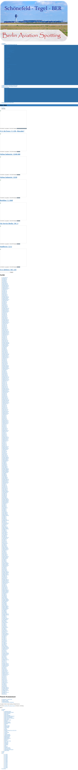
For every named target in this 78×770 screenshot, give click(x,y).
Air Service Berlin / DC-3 (9, 223)
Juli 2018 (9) (4, 370)
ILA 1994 (6, 89)
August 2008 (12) (5, 472)
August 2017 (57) (5, 380)
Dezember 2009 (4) (5, 457)
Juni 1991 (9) (4, 585)
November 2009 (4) (5, 458)
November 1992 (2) (5, 572)
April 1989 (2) (4, 603)
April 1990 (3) (4, 596)
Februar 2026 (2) (5, 283)
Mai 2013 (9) (4, 426)
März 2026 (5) (4, 282)
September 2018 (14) (5, 368)
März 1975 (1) (4, 679)
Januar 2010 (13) (5, 456)
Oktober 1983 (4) (5, 631)
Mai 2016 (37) (4, 395)
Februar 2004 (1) (5, 512)
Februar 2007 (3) (5, 488)
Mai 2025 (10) (4, 291)
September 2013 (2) (5, 422)
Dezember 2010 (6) (5, 446)
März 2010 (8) (4, 454)
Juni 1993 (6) (4, 567)
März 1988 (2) (4, 612)
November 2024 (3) (5, 297)
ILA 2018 (6, 98)
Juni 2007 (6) (4, 484)
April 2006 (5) (4, 496)
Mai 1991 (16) (4, 586)
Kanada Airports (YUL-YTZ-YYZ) (10, 64)
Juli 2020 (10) (4, 347)
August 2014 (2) (5, 414)
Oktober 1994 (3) (5, 557)
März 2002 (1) (4, 522)
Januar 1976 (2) (4, 671)
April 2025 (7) (4, 292)
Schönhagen (6, 76)
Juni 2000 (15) (4, 530)
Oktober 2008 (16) (5, 470)
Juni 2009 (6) (4, 462)
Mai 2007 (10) (4, 485)
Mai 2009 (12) (4, 463)
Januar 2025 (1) (4, 295)
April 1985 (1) (4, 626)
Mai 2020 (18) (4, 349)
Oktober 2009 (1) (5, 459)
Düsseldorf (6, 57)
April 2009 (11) (4, 464)
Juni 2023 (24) (4, 313)
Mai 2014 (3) (4, 417)
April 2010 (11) (4, 453)
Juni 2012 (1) (4, 433)
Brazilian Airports (7, 55)
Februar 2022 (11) (5, 329)
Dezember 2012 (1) (5, 430)
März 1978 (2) (4, 657)
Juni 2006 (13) (4, 494)
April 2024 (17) (4, 304)
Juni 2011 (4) (4, 442)
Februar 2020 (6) (5, 352)
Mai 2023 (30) (4, 314)
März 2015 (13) (4, 408)
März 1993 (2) (4, 569)
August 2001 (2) (5, 524)
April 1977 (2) (4, 662)
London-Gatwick (7, 68)
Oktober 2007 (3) (5, 481)
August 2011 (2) (5, 440)
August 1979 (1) (5, 649)
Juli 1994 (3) (4, 559)
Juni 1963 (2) (4, 691)
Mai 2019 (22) (4, 360)
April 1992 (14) (4, 577)
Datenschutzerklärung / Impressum (8, 702)
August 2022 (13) (5, 323)
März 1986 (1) (4, 621)
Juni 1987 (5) (4, 616)
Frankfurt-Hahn (6, 59)
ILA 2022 (6, 99)
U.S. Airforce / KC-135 (8, 270)
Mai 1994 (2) (4, 561)
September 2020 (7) (5, 345)
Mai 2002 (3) (4, 521)
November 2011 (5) (5, 438)
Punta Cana (6, 75)
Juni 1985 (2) (4, 624)
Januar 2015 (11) (5, 410)
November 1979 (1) (5, 647)
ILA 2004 (6, 94)
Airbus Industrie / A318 (8, 177)
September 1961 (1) (5, 692)
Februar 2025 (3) (5, 294)
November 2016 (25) (5, 389)
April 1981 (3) (4, 640)
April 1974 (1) (4, 681)
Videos (3, 751)
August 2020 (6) (5, 346)
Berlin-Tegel (6, 48)
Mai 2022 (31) (4, 326)
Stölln (5, 79)
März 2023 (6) (4, 316)
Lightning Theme (12, 705)
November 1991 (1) (5, 580)
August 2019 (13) (5, 357)
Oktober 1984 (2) (5, 627)
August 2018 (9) (5, 369)
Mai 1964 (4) (4, 684)
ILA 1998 (6, 91)
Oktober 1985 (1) (5, 622)
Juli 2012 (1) (4, 432)
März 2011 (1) (4, 445)
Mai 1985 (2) (4, 625)
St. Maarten (6, 78)
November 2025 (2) (5, 286)
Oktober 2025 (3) (5, 287)
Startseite (3, 709)
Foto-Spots (4, 768)
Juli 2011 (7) (4, 441)
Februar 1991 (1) (5, 588)
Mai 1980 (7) (4, 644)
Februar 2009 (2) (5, 466)
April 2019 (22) (4, 361)
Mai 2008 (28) (4, 475)
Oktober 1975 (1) (5, 673)
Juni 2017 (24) (4, 382)
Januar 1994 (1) (4, 562)
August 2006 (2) (5, 492)
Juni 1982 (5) (4, 635)
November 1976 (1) (5, 664)
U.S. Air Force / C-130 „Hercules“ (12, 131)
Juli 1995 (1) (4, 550)
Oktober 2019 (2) (5, 355)
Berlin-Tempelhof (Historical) (22, 128)
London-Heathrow (7, 69)
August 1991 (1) (5, 583)
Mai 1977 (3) (4, 661)
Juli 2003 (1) (4, 516)
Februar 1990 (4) (5, 598)
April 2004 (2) (4, 511)
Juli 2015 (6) (4, 404)
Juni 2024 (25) (4, 302)
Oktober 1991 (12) (5, 581)
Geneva (5, 62)
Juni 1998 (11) (4, 535)
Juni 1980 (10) (4, 643)
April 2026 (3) (4, 281)
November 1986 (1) (5, 618)
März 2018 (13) (4, 374)
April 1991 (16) (4, 587)
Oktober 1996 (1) (5, 543)
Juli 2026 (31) (4, 278)
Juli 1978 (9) (4, 655)
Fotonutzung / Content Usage (7, 699)
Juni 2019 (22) (4, 359)
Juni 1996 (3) (4, 544)
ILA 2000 (6, 92)
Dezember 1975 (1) (5, 672)
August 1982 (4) (5, 634)
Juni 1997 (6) (4, 539)
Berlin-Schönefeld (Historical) (9, 50)
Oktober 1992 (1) (5, 573)
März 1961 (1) (4, 694)
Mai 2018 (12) (4, 372)
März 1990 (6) (4, 597)
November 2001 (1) (5, 523)
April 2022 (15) (4, 327)
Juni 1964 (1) (4, 683)
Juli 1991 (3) (4, 584)
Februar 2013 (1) (5, 428)
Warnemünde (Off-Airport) (8, 83)
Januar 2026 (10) (5, 284)
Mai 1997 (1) (4, 540)
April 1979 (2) (4, 652)
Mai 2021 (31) (4, 337)
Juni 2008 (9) (4, 474)
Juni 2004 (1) (4, 509)
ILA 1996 (6, 90)
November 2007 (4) (5, 480)
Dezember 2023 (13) (5, 308)
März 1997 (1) (4, 542)
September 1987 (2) (5, 614)
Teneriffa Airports (7, 81)
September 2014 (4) (5, 413)
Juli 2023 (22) (4, 312)
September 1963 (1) (5, 690)
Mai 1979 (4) (4, 651)
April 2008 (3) (4, 476)
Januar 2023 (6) (4, 318)
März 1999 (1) (4, 533)
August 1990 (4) (5, 592)
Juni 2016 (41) (4, 394)
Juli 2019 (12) (4, 358)
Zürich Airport (6, 84)
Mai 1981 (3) (4, 639)
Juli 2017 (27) (4, 381)
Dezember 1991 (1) (5, 579)
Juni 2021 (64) (4, 336)
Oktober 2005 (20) (5, 501)
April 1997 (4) (4, 541)
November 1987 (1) (5, 613)
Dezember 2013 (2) (5, 420)
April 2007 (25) (4, 486)
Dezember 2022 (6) (5, 319)
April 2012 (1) (4, 434)
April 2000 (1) (4, 531)
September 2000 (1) (5, 528)
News (3, 752)
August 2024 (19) (5, 300)
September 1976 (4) (5, 665)
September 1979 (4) (5, 648)
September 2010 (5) (5, 448)
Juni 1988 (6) (4, 610)
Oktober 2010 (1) (5, 447)
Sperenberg (6, 77)
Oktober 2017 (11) (5, 378)
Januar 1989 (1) (4, 605)
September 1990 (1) (5, 591)
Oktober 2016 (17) (5, 390)
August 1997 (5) (5, 538)
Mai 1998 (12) (4, 536)
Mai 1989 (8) (4, 602)
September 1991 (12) (5, 582)
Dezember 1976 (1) (5, 663)
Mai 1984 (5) (4, 629)
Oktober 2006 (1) (5, 490)
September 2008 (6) (5, 471)
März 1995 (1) (4, 553)
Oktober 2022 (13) (5, 321)
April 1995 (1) (4, 552)
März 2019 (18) (4, 362)
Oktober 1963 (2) (5, 689)
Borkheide (6, 54)
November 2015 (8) (5, 400)
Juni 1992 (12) (4, 575)
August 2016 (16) (5, 392)
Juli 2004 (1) (4, 508)
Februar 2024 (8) (5, 306)
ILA (3, 753)
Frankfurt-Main (6, 60)
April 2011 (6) (4, 444)
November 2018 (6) (5, 366)
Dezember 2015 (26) (5, 399)
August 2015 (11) (5, 403)
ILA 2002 (6, 93)
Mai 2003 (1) (4, 518)
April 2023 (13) (4, 315)
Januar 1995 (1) (4, 555)
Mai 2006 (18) (4, 495)
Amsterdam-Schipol (7, 45)
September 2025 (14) (5, 288)
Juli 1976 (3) (4, 667)
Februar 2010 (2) (5, 455)
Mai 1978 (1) (4, 656)
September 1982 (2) (5, 633)
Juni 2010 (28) (4, 451)
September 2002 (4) (5, 520)
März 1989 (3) (4, 604)
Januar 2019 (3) (4, 364)
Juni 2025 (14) (4, 290)
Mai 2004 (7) (4, 510)
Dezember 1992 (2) (5, 571)
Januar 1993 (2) (4, 570)
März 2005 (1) (4, 506)
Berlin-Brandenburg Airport (9, 46)
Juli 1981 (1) (4, 637)
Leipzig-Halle (6, 66)
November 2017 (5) (5, 377)
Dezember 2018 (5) (5, 365)
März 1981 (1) (4, 641)
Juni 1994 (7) (4, 560)
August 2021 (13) (5, 334)
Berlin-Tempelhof (7, 49)
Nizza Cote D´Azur (7, 740)
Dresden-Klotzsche (7, 56)
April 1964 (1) (4, 685)
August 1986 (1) (5, 619)
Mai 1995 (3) (4, 551)
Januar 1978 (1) (4, 658)
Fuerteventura (6, 61)
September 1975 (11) (5, 674)
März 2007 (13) (4, 487)
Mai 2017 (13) (4, 383)
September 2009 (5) (5, 460)
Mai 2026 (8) (4, 280)
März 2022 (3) (4, 328)
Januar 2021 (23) (5, 341)
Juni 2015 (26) (4, 405)
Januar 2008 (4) (4, 478)
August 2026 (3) (5, 277)
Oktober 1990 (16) (5, 590)
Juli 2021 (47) (4, 335)
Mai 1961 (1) (4, 693)
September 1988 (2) (5, 608)
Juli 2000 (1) (4, 529)
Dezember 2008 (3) (5, 468)
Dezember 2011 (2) (5, 437)
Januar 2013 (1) (4, 429)
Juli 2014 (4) (4, 415)
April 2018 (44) (4, 373)
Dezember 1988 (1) (5, 606)
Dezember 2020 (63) (5, 342)
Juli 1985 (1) (4, 623)
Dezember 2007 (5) (5, 479)
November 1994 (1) (5, 556)
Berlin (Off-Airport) (7, 719)
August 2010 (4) (5, 449)
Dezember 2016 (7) (5, 388)
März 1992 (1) (4, 578)
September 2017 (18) (5, 379)
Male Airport (6, 73)
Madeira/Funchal (7, 70)
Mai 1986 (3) (4, 620)
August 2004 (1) (5, 507)
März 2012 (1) (4, 435)
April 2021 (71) (4, 338)
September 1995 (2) (5, 548)
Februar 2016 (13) (5, 397)
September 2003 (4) (5, 515)
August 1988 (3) (5, 609)
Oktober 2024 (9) (5, 298)
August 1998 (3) (5, 534)
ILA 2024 (6, 100)
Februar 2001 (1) (5, 526)
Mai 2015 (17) (4, 406)
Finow (5, 58)
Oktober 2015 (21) (5, 401)
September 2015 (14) (5, 402)
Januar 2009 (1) (4, 467)
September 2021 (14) (5, 333)
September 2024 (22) (5, 299)
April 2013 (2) (4, 427)
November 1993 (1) (5, 563)
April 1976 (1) (4, 669)
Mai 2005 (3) (4, 505)
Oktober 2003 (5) (5, 514)
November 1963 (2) (5, 688)
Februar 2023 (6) (5, 317)
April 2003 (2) (4, 519)
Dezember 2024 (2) (5, 296)
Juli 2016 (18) (4, 393)
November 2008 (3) (5, 469)
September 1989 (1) (5, 600)
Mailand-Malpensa (7, 72)
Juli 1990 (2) (4, 593)
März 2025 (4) (4, 293)
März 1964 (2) (4, 686)
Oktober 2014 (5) (5, 412)
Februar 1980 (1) (5, 646)
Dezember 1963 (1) (5, 687)
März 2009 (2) (4, 465)
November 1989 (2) (5, 599)
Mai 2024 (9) (4, 303)
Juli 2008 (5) (4, 473)
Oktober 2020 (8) (5, 344)
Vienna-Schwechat (7, 82)
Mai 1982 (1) (4, 636)
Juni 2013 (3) (4, 425)
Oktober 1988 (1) (5, 607)
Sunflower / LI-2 (6, 247)
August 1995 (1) (5, 549)
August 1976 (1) (5, 666)
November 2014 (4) (5, 411)
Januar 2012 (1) (4, 436)
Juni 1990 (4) (4, 594)
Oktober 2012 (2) (5, 431)
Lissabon (5, 67)
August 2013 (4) (5, 423)
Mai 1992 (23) (4, 576)
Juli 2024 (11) (4, 301)
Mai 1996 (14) (4, 545)
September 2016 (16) (5, 391)
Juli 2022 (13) (4, 324)
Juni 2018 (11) (4, 371)
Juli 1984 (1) (4, 628)
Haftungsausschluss (5, 701)
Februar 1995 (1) (5, 554)
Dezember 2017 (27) (5, 376)
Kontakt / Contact (5, 700)
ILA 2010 (6, 96)
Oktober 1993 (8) (5, 564)
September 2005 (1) (5, 502)
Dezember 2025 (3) (5, 285)
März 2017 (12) (4, 385)
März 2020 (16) (4, 351)
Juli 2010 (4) (4, 450)
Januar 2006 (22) (5, 498)
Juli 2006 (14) (4, 493)
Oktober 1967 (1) (5, 682)
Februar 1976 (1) (5, 670)
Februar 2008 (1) (5, 477)
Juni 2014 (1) (4, 416)
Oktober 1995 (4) (5, 547)
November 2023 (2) (5, 309)
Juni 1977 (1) (4, 660)
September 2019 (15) (5, 356)
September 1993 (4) (5, 565)
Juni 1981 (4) (4, 638)
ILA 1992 (6, 88)
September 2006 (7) (5, 491)
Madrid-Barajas (6, 71)
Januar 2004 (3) (4, 513)
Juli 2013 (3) (4, 424)
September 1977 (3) (5, 659)
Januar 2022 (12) (5, 330)
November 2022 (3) (5, 320)
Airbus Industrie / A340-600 (10, 154)
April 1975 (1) (4, 678)
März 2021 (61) (4, 339)
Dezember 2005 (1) (5, 499)
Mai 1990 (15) (4, 595)
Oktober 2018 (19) (5, 367)
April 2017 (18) (4, 384)
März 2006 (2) (4, 497)
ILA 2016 (6, 97)
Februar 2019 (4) (5, 363)
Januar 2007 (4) (4, 489)
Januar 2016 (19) (5, 398)
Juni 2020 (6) (4, 348)
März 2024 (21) (4, 305)
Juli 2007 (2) (4, 483)
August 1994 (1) (5, 558)
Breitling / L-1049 (6, 200)
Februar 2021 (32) (5, 340)
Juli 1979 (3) (4, 650)
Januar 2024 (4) (4, 307)
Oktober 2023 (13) (5, 310)
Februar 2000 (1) (5, 532)
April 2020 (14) (4, 350)
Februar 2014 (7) (5, 419)
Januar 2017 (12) (5, 387)
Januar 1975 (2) (4, 680)
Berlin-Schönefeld (7, 47)
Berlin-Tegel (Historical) (8, 51)
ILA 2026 (6, 101)
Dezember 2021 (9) (5, 331)
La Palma (5, 65)
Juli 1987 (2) (4, 615)
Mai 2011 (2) (4, 443)
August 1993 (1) (5, 566)
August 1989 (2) (5, 601)
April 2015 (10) (4, 407)
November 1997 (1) (5, 537)
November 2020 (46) (5, 343)
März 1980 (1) (4, 645)
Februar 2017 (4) (5, 386)
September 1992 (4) (5, 574)
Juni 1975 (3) (4, 676)
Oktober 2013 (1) (5, 421)
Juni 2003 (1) (4, 517)
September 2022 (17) (5, 322)
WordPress (6, 705)
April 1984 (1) (4, 630)
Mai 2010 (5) (4, 452)
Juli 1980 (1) (4, 642)
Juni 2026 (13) (4, 279)
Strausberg (6, 80)
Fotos (3, 710)
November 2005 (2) (5, 500)
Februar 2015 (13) (5, 409)
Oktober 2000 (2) (5, 527)
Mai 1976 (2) (4, 668)
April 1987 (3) (4, 617)
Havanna (5, 63)
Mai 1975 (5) (4, 677)
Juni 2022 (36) (4, 325)
